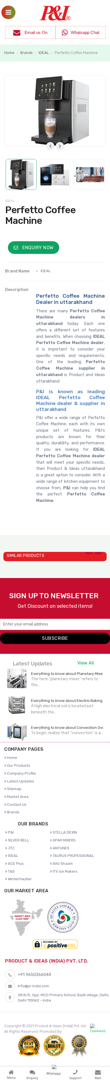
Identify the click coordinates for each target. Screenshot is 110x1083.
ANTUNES (60, 848)
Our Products (18, 765)
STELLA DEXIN (64, 832)
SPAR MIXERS (64, 840)
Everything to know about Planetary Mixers (68, 674)
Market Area (17, 797)
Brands (26, 53)
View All (85, 663)
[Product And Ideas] (55, 12)
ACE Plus (15, 863)
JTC (11, 848)
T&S (11, 871)
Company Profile (21, 773)
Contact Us (16, 804)
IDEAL (44, 53)
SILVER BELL (18, 840)
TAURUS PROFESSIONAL (73, 856)
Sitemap (13, 789)
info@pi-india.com (33, 986)
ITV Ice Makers (65, 871)
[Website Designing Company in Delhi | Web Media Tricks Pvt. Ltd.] (98, 1029)
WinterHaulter (19, 879)
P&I (10, 832)
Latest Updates (20, 781)
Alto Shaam (62, 863)
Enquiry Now (37, 247)
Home (9, 53)
